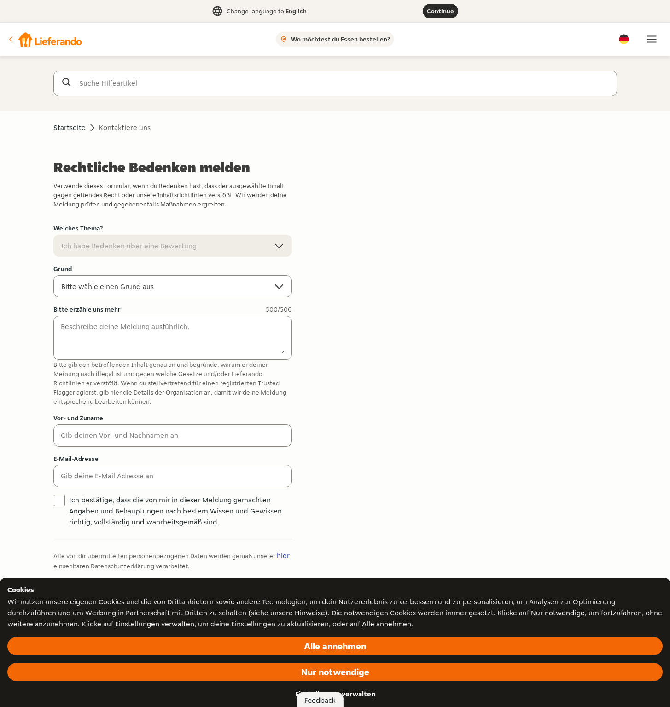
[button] (44, 39)
